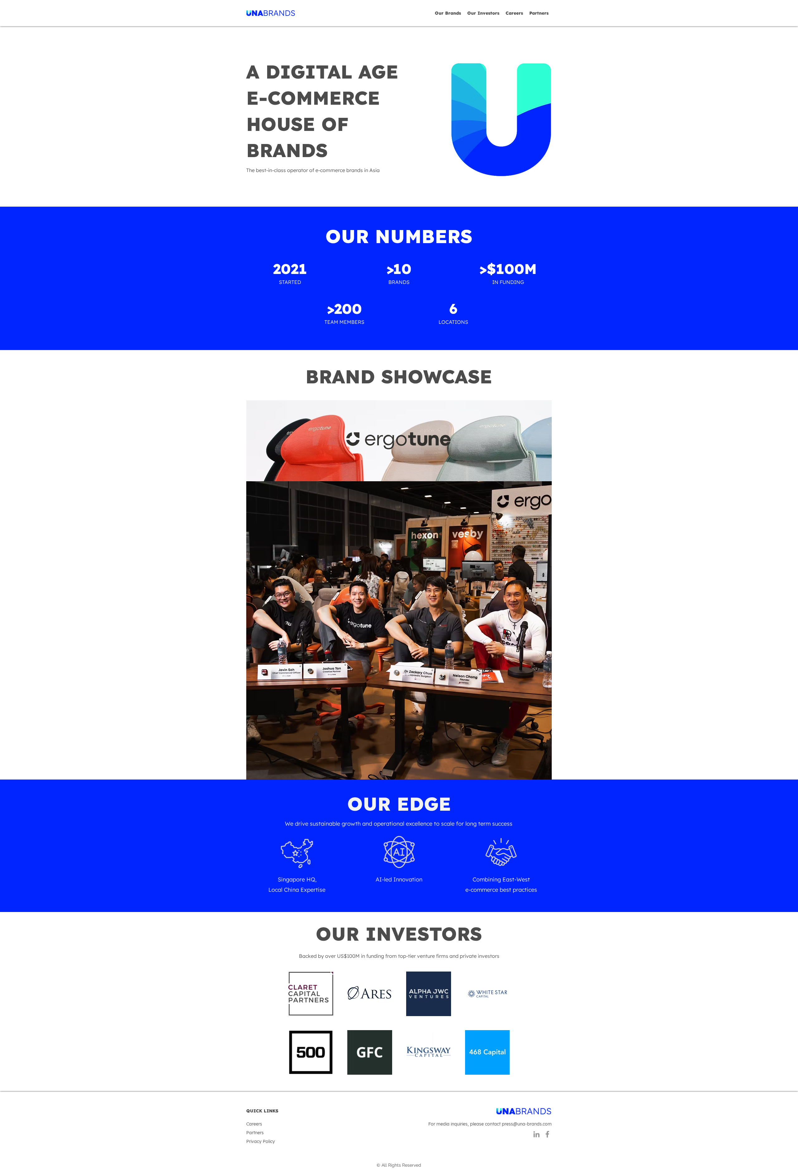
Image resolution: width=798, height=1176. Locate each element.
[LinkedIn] (536, 1134)
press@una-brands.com (527, 1124)
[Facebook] (547, 1134)
